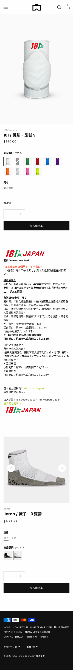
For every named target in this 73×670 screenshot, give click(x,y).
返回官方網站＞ (12, 403)
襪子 (6, 538)
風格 (6, 532)
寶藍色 (47, 161)
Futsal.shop (18, 656)
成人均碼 (8, 188)
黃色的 (37, 171)
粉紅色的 (27, 171)
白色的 (8, 161)
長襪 (13, 538)
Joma (7, 508)
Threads (43, 636)
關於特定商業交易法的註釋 (37, 632)
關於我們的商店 (61, 627)
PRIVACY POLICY (13, 632)
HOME (7, 627)
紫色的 (57, 161)
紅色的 (37, 161)
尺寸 (6, 182)
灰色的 (17, 171)
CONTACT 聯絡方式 (13, 636)
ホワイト (17, 555)
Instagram (31, 636)
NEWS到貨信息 (20, 627)
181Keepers (10, 130)
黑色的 (17, 161)
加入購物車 (36, 225)
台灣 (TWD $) (10, 647)
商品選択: (13, 153)
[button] (11, 468)
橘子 (8, 171)
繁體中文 (31, 647)
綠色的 (27, 161)
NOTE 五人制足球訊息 (41, 627)
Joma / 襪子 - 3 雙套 (23, 514)
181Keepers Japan (33, 388)
